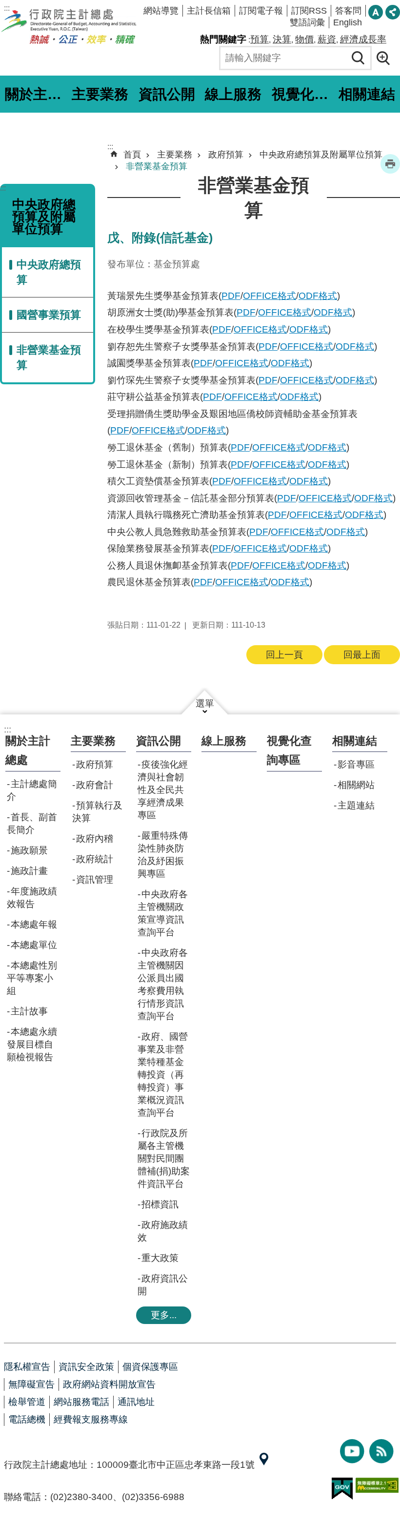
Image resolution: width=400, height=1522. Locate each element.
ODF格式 (318, 296)
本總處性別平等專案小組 (32, 978)
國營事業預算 (49, 315)
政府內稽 (94, 838)
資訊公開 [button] (167, 94)
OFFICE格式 (269, 296)
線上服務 (233, 94)
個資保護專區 (150, 1367)
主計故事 (29, 1011)
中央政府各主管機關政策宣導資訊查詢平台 (163, 913)
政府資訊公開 (163, 1284)
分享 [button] (392, 12)
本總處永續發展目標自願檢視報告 (32, 1044)
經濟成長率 (363, 39)
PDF (230, 296)
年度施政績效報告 (32, 897)
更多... (164, 1315)
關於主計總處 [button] (34, 94)
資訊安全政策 (86, 1367)
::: (7, 8)
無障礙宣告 (31, 1384)
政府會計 (94, 785)
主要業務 (174, 154)
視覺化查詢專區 (301, 94)
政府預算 (225, 154)
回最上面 (361, 655)
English (347, 22)
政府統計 (94, 859)
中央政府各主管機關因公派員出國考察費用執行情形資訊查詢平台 (163, 984)
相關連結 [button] (367, 94)
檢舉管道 (26, 1402)
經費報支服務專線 (91, 1419)
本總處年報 (34, 924)
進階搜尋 (386, 58)
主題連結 (356, 805)
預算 (259, 39)
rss (381, 1451)
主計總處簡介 (32, 790)
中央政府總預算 (49, 272)
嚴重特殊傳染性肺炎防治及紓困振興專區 (163, 854)
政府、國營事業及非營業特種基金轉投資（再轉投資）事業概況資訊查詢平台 (163, 1074)
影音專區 (356, 764)
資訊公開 (158, 740)
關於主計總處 (27, 750)
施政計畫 (29, 871)
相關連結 (354, 740)
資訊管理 (94, 879)
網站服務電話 (81, 1402)
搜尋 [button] (358, 58)
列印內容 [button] (390, 164)
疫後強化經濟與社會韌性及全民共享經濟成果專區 (163, 789)
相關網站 (356, 785)
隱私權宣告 (27, 1367)
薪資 (327, 39)
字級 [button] (375, 12)
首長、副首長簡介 (32, 823)
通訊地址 (136, 1402)
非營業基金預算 (49, 357)
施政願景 (29, 850)
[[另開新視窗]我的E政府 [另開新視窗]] (342, 1489)
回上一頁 (284, 655)
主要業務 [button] (100, 94)
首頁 (132, 154)
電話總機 (26, 1419)
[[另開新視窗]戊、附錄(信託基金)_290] (264, 1465)
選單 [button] (205, 703)
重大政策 (160, 1258)
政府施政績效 (163, 1231)
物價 (304, 39)
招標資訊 (160, 1204)
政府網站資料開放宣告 (109, 1384)
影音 (352, 1451)
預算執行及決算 (97, 811)
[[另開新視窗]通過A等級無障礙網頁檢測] (377, 1485)
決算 (282, 39)
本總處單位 (34, 945)
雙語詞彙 (307, 22)
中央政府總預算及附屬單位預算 (321, 154)
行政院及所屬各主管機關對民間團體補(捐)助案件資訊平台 (164, 1158)
